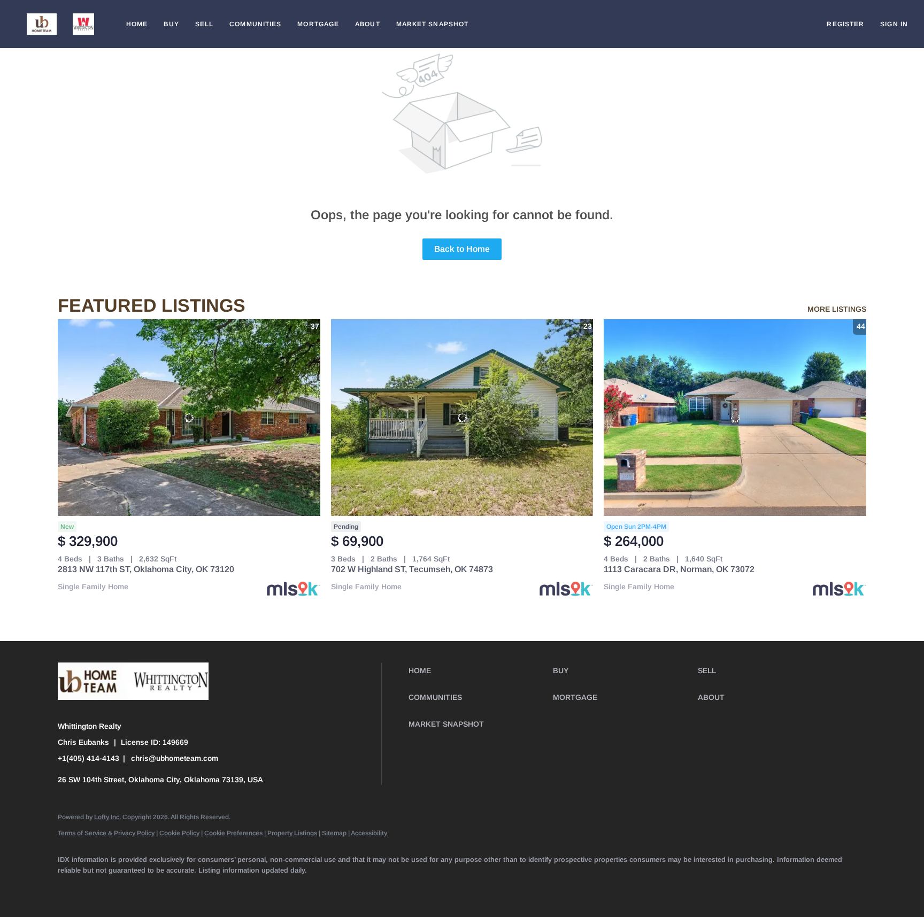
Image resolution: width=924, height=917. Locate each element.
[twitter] (132, 888)
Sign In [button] (894, 24)
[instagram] (225, 888)
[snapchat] (288, 888)
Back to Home (462, 248)
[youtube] (257, 888)
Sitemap (334, 833)
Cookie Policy (179, 833)
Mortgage (318, 24)
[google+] (350, 888)
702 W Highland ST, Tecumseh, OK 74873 (412, 569)
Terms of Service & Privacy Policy (106, 833)
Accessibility (369, 833)
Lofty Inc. (107, 817)
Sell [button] (204, 24)
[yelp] (194, 888)
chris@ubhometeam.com (174, 758)
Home (137, 24)
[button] (42, 24)
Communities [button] (255, 24)
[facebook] (70, 888)
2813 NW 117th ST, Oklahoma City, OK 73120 (146, 569)
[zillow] (163, 888)
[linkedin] (101, 888)
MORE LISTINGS (836, 309)
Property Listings (292, 833)
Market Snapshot (432, 24)
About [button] (367, 24)
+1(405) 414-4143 (88, 758)
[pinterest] (319, 888)
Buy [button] (171, 24)
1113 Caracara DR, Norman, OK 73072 (679, 569)
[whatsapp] (381, 888)
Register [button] (845, 24)
